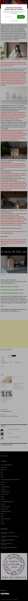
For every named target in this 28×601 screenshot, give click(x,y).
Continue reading (14, 20)
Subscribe (21, 16)
